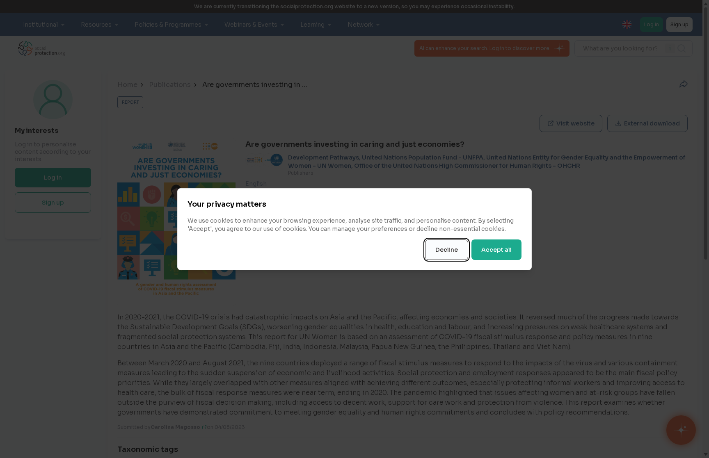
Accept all (496, 249)
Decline (446, 249)
